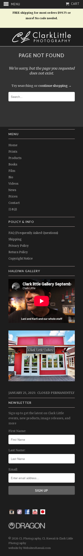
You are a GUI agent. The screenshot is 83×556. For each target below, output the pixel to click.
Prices (12, 196)
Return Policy (18, 252)
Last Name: (16, 450)
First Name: (17, 431)
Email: (13, 469)
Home (12, 145)
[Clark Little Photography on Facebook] (27, 513)
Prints (12, 152)
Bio (10, 177)
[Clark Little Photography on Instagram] (11, 513)
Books (12, 164)
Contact (14, 203)
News (12, 190)
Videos (13, 184)
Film (11, 171)
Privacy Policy (18, 246)
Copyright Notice (20, 258)
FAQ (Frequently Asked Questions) (33, 233)
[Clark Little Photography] (41, 37)
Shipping (15, 239)
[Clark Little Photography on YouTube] (35, 513)
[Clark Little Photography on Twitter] (19, 513)
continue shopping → (54, 86)
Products (14, 158)
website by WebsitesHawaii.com (29, 548)
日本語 (12, 209)
